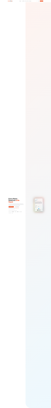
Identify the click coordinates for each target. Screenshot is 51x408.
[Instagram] (40, 210)
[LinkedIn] (37, 210)
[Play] (38, 207)
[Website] (38, 210)
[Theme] (36, 1)
